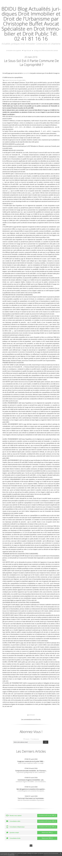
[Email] (31, 845)
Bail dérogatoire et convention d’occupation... (31, 789)
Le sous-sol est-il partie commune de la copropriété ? (31, 62)
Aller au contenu (6, 2)
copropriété (26, 73)
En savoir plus (11, 854)
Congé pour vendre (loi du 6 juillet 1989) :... (31, 761)
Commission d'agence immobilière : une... (31, 780)
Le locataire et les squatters (13, 50)
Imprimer (32, 715)
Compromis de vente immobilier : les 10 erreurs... (31, 771)
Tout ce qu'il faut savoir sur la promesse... (31, 798)
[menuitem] (14, 50)
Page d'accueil (27, 50)
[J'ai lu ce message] (60, 853)
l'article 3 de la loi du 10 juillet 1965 (15, 80)
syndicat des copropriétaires (30, 97)
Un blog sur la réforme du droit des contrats (46, 50)
